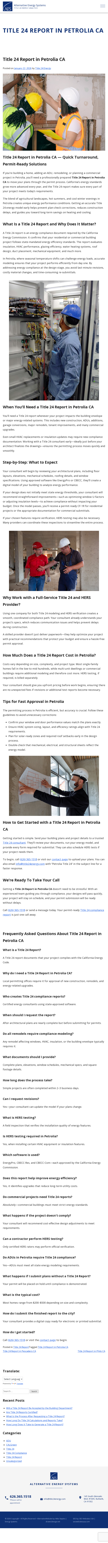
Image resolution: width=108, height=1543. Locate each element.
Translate (20, 1383)
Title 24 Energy (43, 68)
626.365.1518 (20, 1499)
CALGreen (11, 1444)
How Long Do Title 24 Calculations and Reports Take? (34, 1420)
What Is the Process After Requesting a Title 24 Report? (35, 1416)
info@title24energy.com (30, 864)
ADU (8, 1440)
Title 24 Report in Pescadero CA (19, 1351)
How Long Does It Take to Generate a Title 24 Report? (34, 1424)
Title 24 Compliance (16, 1453)
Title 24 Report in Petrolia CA (53, 1347)
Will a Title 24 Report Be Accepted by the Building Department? (39, 1408)
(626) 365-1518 (28, 859)
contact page (60, 859)
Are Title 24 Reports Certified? (22, 1412)
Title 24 (10, 1448)
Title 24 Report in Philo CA (91, 1351)
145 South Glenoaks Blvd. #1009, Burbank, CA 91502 (94, 1499)
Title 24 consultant (14, 842)
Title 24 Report (21, 1347)
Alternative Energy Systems (30, 5)
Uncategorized (14, 1461)
